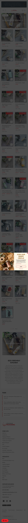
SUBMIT (21, 266)
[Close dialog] (27, 253)
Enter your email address (18, 263)
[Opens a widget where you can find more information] (4, 520)
